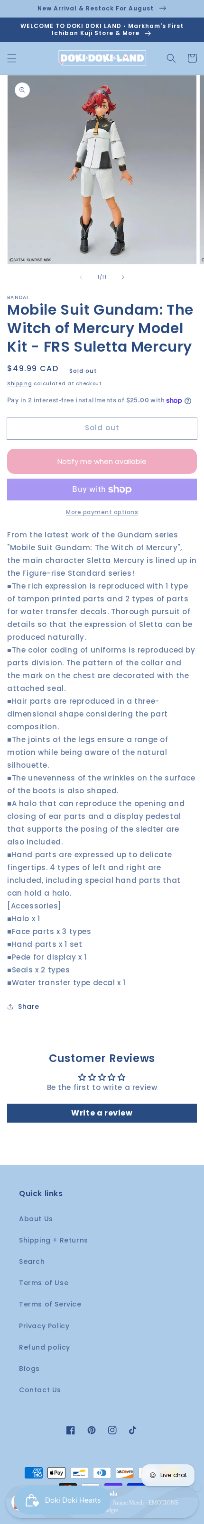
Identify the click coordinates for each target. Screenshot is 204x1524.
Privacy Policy (44, 1326)
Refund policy (44, 1347)
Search (32, 1261)
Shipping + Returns (53, 1240)
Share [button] (28, 1006)
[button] (11, 58)
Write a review (101, 1112)
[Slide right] (122, 277)
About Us (36, 1219)
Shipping (19, 383)
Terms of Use (43, 1283)
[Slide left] (81, 277)
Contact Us (40, 1390)
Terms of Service (50, 1304)
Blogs (29, 1368)
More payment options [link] (102, 512)
